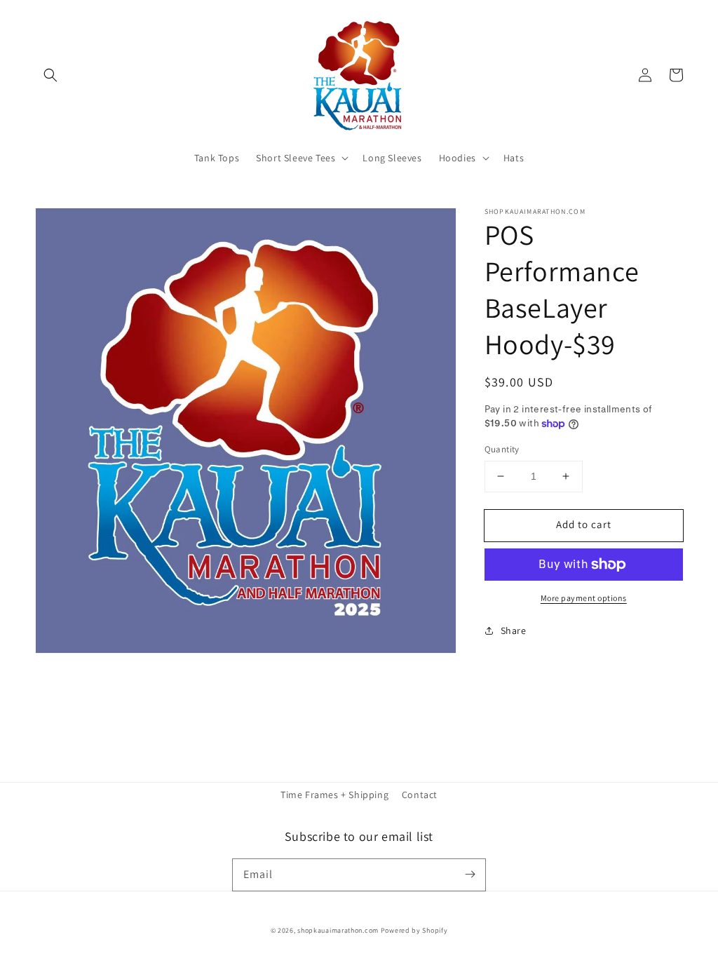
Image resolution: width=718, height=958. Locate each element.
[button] (50, 75)
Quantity (502, 449)
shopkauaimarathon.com (338, 930)
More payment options (584, 598)
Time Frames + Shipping (334, 794)
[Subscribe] (469, 874)
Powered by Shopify (414, 930)
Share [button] (514, 630)
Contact (420, 794)
